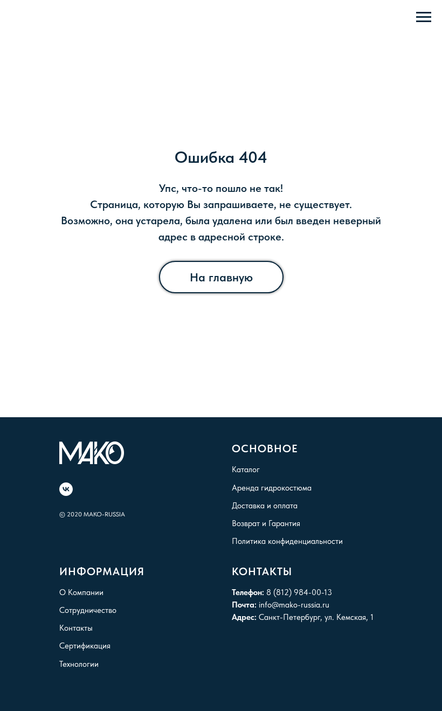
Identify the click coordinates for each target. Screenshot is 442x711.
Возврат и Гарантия (266, 523)
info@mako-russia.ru (294, 605)
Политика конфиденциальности (287, 541)
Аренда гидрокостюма (272, 488)
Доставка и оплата (265, 505)
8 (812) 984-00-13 (299, 592)
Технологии (79, 664)
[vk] (66, 489)
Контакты (76, 628)
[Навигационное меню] (423, 17)
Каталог (246, 469)
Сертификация (84, 646)
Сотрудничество (87, 610)
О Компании (81, 592)
